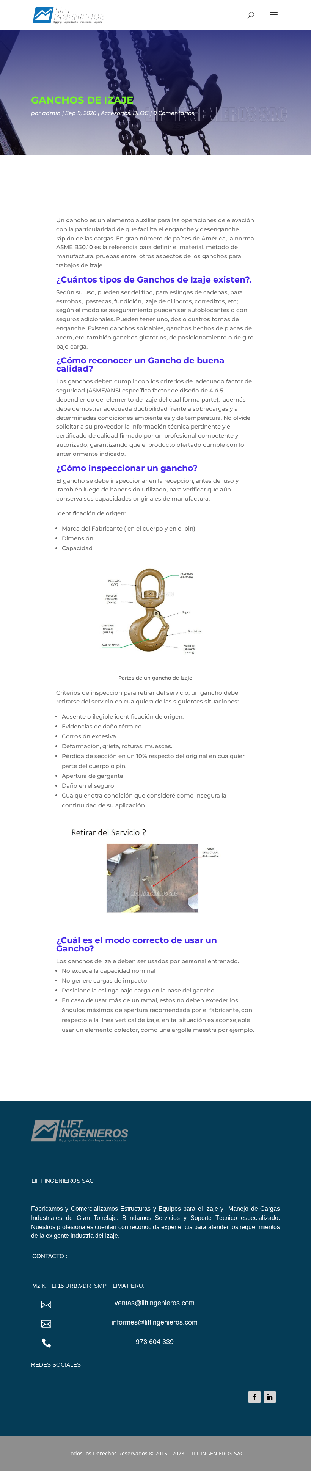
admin (51, 113)
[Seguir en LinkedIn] (270, 1397)
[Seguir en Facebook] (254, 1397)
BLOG (141, 113)
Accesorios (115, 113)
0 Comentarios (173, 113)
